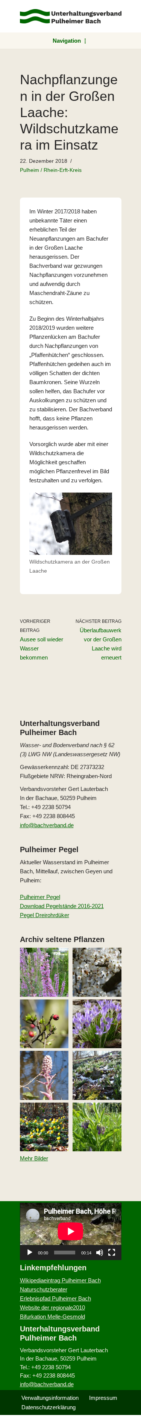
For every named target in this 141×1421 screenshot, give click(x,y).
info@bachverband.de (47, 825)
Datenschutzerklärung (48, 1407)
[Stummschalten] (99, 1252)
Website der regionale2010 (52, 1307)
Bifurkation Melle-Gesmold (52, 1316)
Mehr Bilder (34, 1158)
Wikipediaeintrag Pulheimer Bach (60, 1280)
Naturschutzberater (43, 1289)
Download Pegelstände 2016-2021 (62, 906)
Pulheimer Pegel (40, 897)
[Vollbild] (111, 1252)
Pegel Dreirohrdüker (44, 915)
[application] (70, 1231)
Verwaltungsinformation (50, 1398)
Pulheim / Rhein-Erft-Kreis (51, 170)
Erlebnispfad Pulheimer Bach (55, 1298)
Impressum (103, 1398)
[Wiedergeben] (29, 1252)
